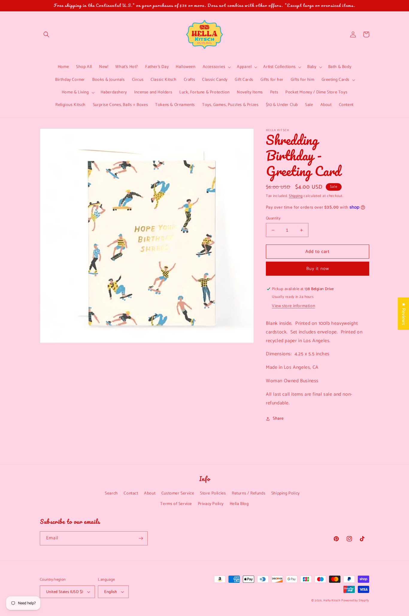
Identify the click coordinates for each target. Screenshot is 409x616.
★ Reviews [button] (403, 313)
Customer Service (177, 493)
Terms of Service (176, 503)
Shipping (296, 196)
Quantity (273, 218)
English (110, 592)
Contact (131, 493)
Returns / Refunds (248, 493)
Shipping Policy (285, 493)
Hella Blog (239, 503)
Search (111, 493)
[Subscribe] (140, 538)
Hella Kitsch (331, 600)
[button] (46, 34)
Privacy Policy (211, 503)
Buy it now (317, 268)
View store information (293, 306)
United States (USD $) (64, 592)
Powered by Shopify (355, 600)
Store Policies (213, 493)
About (149, 493)
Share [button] (278, 418)
